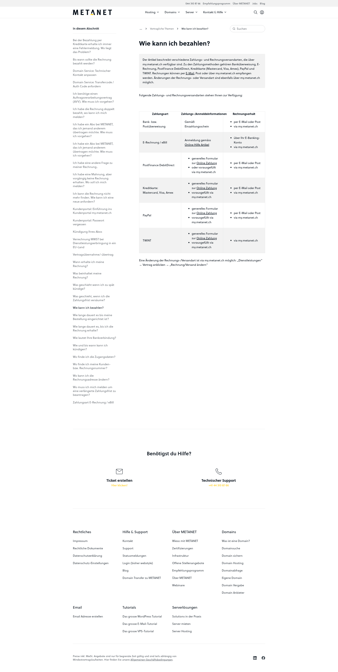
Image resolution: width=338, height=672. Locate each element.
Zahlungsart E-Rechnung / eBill (93, 402)
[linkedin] (255, 658)
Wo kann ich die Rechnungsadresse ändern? (91, 377)
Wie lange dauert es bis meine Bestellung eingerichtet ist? (92, 317)
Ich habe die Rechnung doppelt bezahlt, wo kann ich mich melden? (93, 113)
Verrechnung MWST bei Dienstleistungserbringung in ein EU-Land (94, 243)
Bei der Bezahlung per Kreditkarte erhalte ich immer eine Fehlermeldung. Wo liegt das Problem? (92, 46)
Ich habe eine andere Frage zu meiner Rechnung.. (92, 165)
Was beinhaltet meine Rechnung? (87, 275)
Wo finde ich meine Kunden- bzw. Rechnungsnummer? (92, 366)
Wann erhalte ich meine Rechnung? (88, 264)
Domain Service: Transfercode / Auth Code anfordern (93, 84)
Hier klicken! (119, 485)
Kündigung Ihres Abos (87, 232)
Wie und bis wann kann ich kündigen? (90, 347)
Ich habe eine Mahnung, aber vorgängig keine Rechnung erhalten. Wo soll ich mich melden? (92, 180)
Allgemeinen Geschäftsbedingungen (151, 659)
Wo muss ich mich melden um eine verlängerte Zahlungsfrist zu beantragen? (94, 391)
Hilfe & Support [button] (135, 532)
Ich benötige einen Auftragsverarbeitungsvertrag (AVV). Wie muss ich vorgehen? (93, 97)
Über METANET (241, 3)
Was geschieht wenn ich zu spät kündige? (93, 287)
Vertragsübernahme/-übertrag (93, 254)
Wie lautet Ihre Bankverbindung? (94, 338)
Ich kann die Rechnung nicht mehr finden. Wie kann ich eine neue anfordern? (93, 197)
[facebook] (263, 658)
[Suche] (255, 12)
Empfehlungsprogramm (216, 3)
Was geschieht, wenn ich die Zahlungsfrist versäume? (91, 298)
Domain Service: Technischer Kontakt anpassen (92, 73)
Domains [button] (229, 532)
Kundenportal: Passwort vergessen (88, 222)
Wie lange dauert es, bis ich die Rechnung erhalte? (93, 328)
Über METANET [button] (184, 532)
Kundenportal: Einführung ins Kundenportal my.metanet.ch (92, 211)
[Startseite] (92, 12)
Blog (262, 3)
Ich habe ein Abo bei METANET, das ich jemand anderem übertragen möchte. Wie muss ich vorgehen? (93, 130)
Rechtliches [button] (82, 532)
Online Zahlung (206, 163)
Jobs (254, 3)
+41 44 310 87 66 (219, 485)
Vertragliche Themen (162, 28)
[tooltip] (262, 12)
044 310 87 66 (193, 3)
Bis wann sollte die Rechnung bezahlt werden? (92, 61)
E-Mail (190, 73)
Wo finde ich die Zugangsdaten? (94, 357)
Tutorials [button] (129, 607)
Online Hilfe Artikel (197, 145)
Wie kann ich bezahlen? (88, 308)
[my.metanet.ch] (140, 29)
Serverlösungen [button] (184, 607)
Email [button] (77, 607)
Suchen (242, 29)
